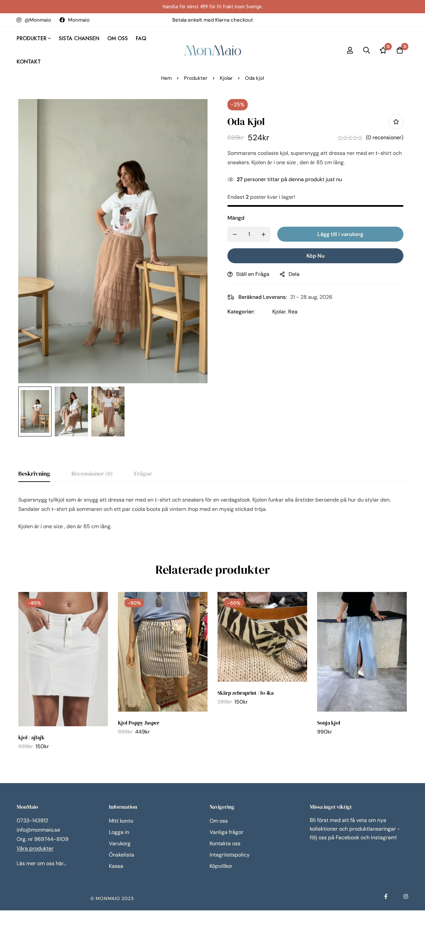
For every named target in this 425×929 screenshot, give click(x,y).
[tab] (34, 474)
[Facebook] (385, 896)
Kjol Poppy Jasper (138, 722)
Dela (294, 274)
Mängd (235, 217)
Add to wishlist (395, 121)
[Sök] (366, 50)
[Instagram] (405, 896)
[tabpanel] (212, 513)
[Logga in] (350, 50)
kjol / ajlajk (31, 737)
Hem (166, 78)
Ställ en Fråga (252, 274)
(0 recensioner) (384, 137)
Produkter (196, 78)
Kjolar (226, 78)
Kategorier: (241, 311)
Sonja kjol (328, 722)
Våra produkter (35, 848)
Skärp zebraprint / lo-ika (245, 692)
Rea (293, 311)
